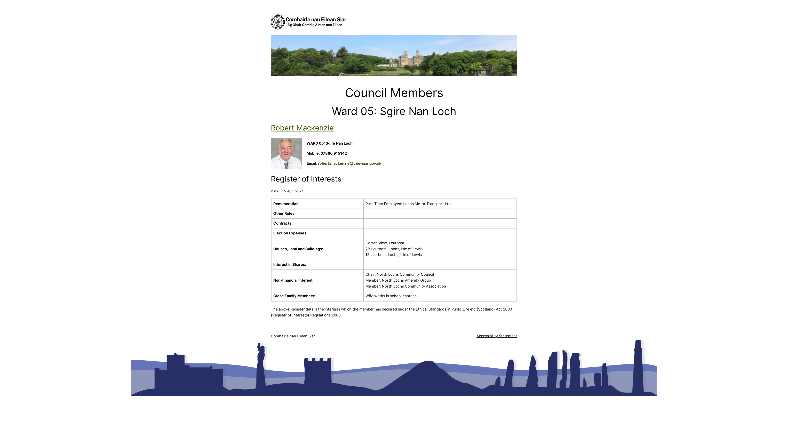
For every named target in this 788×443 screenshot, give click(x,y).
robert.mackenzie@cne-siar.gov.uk (349, 163)
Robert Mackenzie (302, 127)
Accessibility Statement (496, 336)
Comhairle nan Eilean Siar (293, 336)
